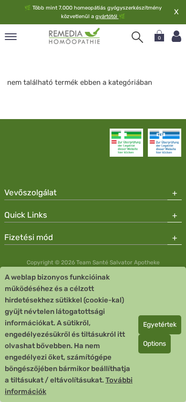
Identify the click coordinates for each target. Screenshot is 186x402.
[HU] (74, 36)
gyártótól (107, 16)
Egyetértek (159, 325)
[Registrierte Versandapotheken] (126, 142)
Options (154, 344)
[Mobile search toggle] (137, 37)
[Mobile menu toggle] (10, 37)
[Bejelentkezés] (176, 36)
